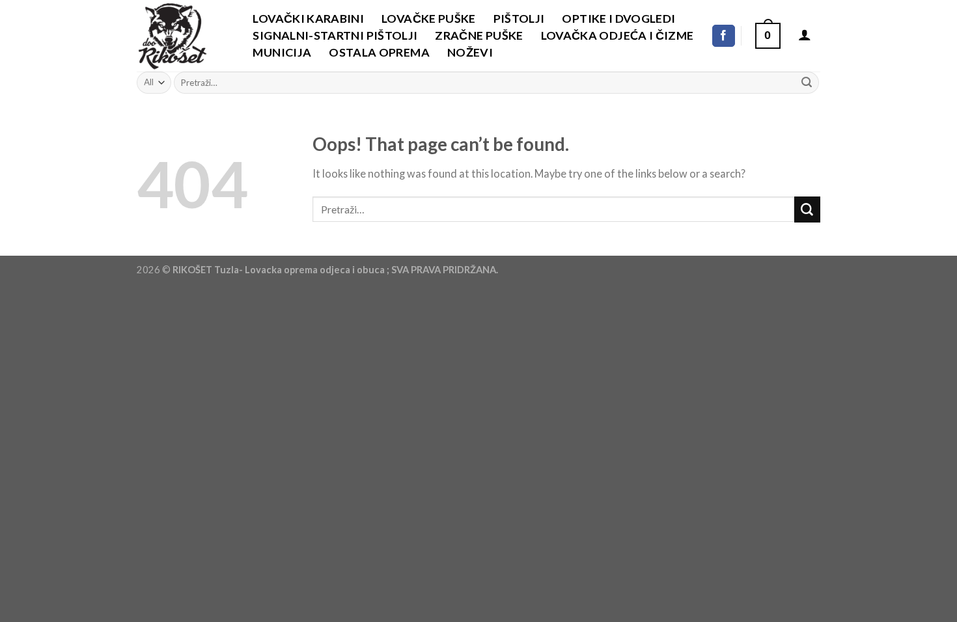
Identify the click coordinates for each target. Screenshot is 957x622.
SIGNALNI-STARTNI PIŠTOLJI (335, 35)
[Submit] (806, 83)
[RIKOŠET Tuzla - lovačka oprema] (181, 36)
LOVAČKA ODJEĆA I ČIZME (617, 35)
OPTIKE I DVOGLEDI (618, 18)
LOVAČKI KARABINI (308, 18)
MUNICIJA (282, 52)
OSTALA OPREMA (379, 52)
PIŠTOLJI (519, 18)
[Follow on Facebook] (723, 36)
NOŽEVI (470, 52)
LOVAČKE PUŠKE (428, 18)
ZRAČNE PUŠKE (479, 35)
